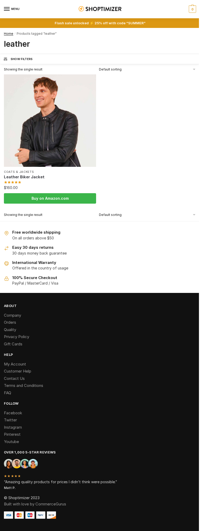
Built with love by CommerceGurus (35, 504)
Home (8, 34)
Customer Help (17, 371)
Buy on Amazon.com (50, 198)
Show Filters (22, 59)
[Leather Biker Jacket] (50, 120)
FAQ (7, 392)
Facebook (13, 412)
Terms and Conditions (23, 385)
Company (12, 315)
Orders (10, 322)
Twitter (10, 419)
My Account (15, 364)
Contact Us (14, 378)
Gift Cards (13, 343)
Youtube (11, 441)
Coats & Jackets (19, 172)
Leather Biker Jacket (24, 176)
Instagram (13, 427)
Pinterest (12, 434)
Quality (10, 329)
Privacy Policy (16, 336)
